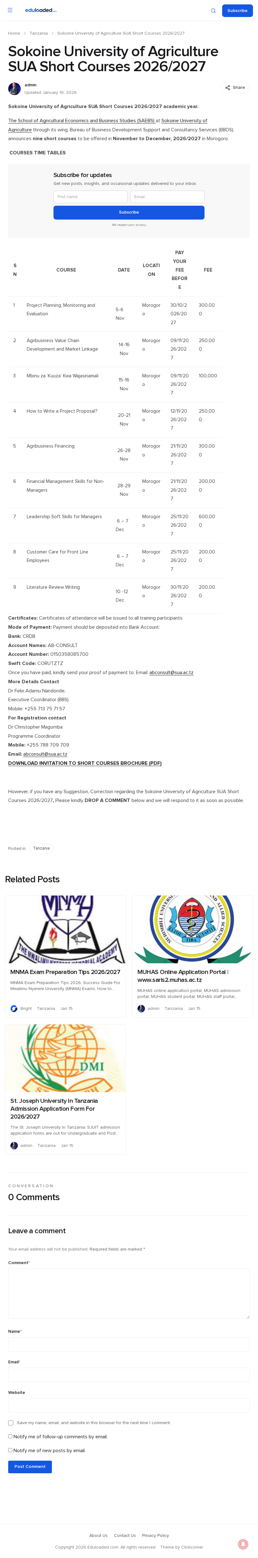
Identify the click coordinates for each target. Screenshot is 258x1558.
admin (30, 85)
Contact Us (125, 1535)
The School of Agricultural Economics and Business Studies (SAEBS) (82, 120)
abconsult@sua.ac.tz (171, 672)
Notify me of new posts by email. (50, 1450)
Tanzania (39, 33)
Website (16, 1392)
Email (14, 1362)
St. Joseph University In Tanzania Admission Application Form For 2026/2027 (54, 1109)
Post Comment (30, 1466)
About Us (98, 1535)
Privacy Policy (155, 1535)
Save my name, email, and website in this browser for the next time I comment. (94, 1423)
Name (15, 1331)
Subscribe (237, 11)
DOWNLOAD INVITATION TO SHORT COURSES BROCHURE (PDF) (85, 763)
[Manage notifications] (243, 1544)
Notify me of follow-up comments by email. (61, 1436)
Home (14, 33)
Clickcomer (192, 1547)
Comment (19, 1263)
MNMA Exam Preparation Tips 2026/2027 (65, 972)
